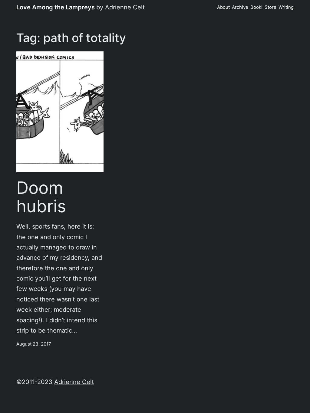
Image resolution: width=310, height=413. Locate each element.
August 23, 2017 (33, 344)
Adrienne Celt (74, 381)
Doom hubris (41, 196)
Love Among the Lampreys (55, 7)
